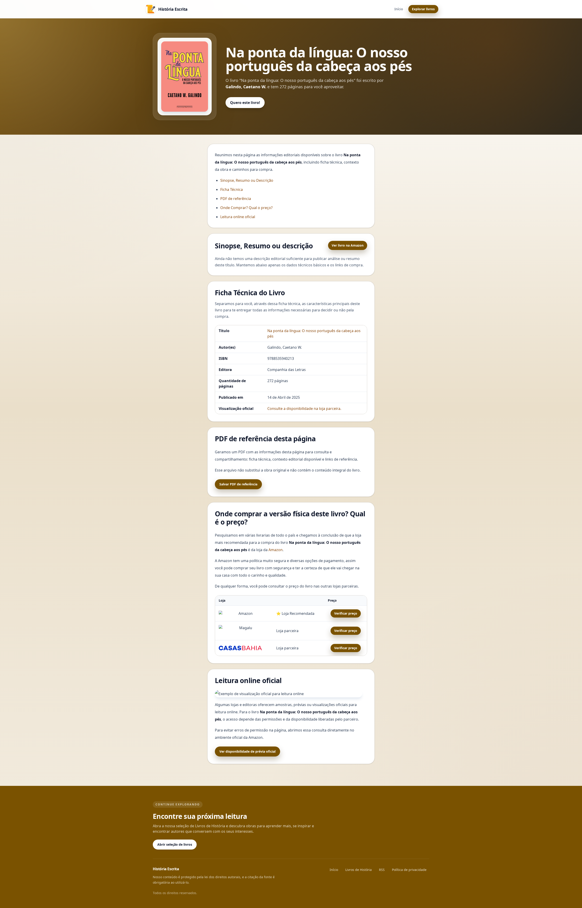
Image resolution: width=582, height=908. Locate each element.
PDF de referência (235, 198)
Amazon (275, 549)
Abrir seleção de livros (174, 844)
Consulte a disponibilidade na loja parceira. (304, 408)
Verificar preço (345, 613)
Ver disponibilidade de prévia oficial (247, 751)
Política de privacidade (409, 870)
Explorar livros (423, 9)
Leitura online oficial (237, 216)
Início (398, 9)
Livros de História (358, 870)
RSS (382, 870)
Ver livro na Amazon (348, 245)
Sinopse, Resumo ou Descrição (246, 180)
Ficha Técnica (231, 189)
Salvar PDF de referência (238, 484)
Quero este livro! (245, 102)
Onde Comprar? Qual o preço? (246, 207)
